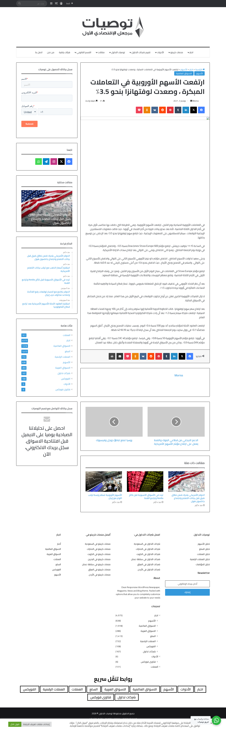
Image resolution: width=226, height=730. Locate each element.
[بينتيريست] (170, 110)
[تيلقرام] (46, 161)
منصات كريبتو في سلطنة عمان (96, 564)
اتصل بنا (38, 52)
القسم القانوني (84, 52)
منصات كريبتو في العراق (99, 569)
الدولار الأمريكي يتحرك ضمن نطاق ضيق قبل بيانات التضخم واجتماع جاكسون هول (188, 498)
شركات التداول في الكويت (148, 554)
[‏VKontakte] (154, 110)
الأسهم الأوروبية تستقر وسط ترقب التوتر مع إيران (105, 496)
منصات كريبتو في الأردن (100, 574)
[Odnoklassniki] (147, 110)
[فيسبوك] (201, 110)
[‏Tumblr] (178, 110)
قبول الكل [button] (14, 724)
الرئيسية (199, 69)
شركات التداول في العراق (148, 564)
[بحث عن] (19, 3)
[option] (45, 208)
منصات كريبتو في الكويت (99, 554)
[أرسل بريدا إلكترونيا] (191, 101)
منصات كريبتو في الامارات (99, 549)
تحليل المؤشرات (203, 564)
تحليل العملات (203, 554)
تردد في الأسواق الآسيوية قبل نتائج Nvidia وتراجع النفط (146, 496)
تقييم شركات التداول (141, 52)
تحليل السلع (204, 549)
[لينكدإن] (185, 110)
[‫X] (193, 110)
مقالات (101, 52)
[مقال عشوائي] (56, 3)
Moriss (196, 101)
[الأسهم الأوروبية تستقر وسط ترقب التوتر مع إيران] (104, 481)
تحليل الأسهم (204, 544)
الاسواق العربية (62, 367)
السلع (67, 351)
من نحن (50, 52)
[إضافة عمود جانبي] (51, 3)
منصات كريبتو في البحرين (99, 559)
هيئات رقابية (64, 52)
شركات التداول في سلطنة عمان (145, 559)
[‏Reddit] (162, 110)
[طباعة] (112, 356)
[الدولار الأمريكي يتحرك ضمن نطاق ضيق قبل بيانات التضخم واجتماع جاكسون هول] (186, 481)
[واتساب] (38, 161)
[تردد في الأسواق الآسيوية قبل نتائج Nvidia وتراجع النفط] (145, 481)
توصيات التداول (118, 52)
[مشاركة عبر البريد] (119, 356)
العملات (66, 335)
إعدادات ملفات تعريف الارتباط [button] (36, 724)
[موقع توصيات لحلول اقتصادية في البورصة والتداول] (113, 27)
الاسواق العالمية (184, 73)
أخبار (59, 544)
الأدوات (160, 52)
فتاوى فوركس (62, 389)
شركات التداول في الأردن (149, 569)
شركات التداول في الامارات (148, 549)
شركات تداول (64, 373)
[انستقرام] (53, 161)
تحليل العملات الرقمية (200, 559)
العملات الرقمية (62, 356)
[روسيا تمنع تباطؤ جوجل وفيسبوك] (114, 422)
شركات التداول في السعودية (147, 544)
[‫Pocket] (139, 110)
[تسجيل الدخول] (61, 3)
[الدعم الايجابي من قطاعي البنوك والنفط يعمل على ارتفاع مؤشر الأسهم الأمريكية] (176, 422)
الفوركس (65, 378)
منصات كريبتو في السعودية (98, 544)
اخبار (191, 52)
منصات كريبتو (176, 52)
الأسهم (184, 69)
